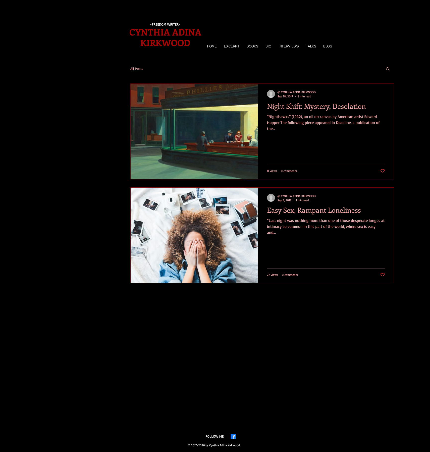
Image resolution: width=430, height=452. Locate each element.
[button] (387, 69)
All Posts (136, 68)
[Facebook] (233, 436)
